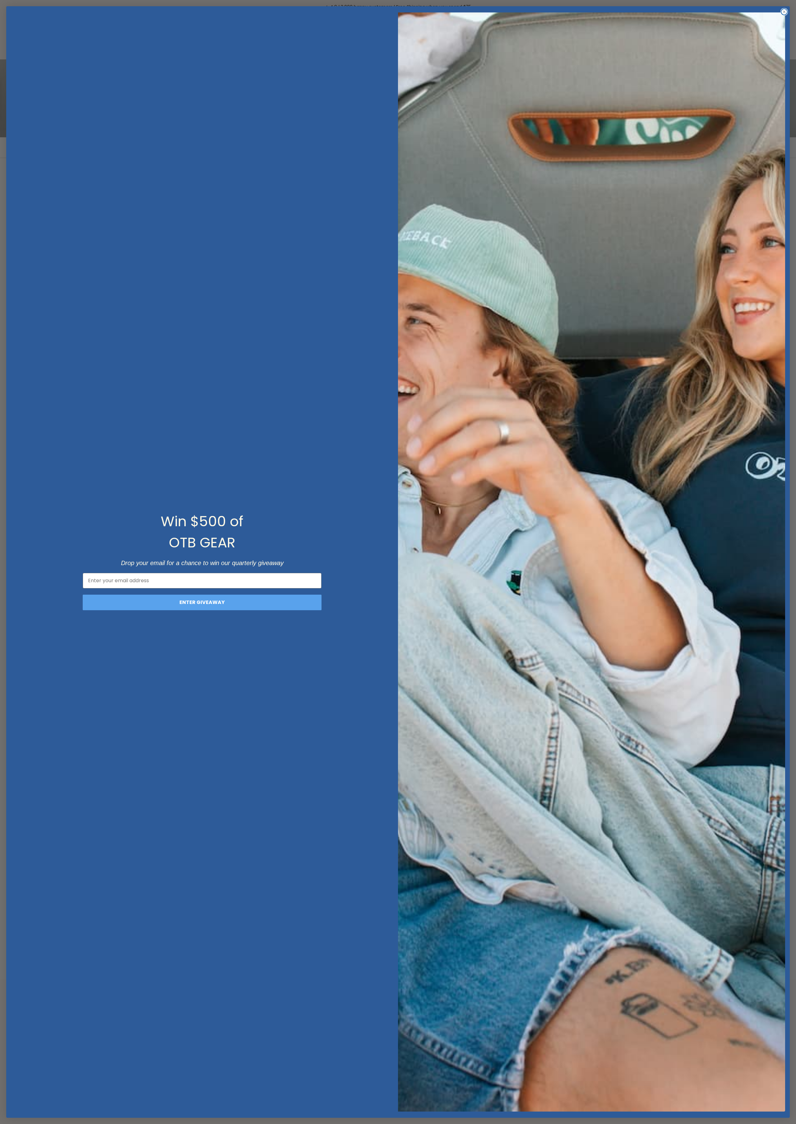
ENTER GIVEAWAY (202, 602)
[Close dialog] (784, 12)
